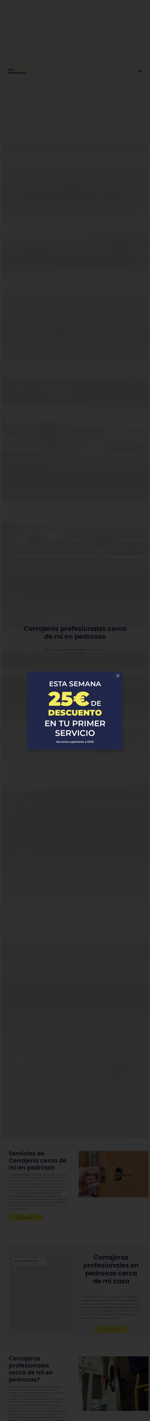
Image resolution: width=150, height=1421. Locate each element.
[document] (75, 710)
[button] (118, 676)
